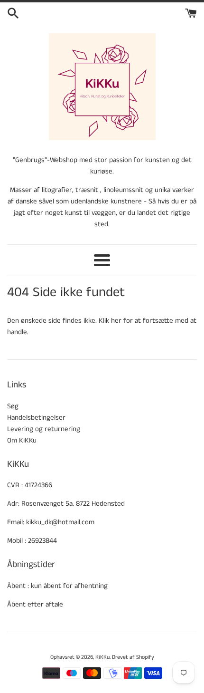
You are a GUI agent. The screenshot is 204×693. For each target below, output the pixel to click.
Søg (13, 406)
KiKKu (102, 657)
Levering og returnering (43, 429)
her (116, 321)
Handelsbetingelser (36, 418)
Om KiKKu (22, 440)
